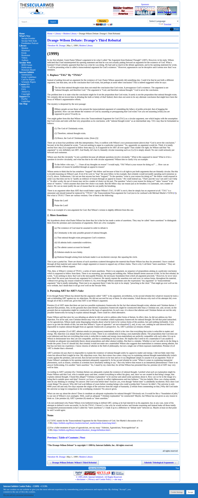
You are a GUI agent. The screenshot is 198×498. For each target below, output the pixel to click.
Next (82, 437)
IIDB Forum (26, 65)
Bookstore (25, 55)
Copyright (25, 94)
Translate (167, 24)
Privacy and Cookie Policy (99, 479)
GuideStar (25, 101)
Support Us (24, 96)
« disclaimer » (81, 479)
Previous (52, 437)
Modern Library (70, 33)
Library (23, 46)
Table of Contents (68, 437)
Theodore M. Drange (56, 45)
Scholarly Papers (28, 82)
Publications (26, 67)
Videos (24, 58)
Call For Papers (28, 79)
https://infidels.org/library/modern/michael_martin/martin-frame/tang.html (84, 423)
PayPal (24, 99)
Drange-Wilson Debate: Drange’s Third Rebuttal (84, 40)
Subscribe (25, 87)
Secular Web (25, 62)
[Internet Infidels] (36, 14)
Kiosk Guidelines (28, 77)
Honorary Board (28, 70)
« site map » (118, 479)
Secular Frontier (28, 38)
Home (22, 33)
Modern (24, 48)
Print (176, 29)
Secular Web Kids (29, 41)
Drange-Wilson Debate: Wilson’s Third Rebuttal (73, 462)
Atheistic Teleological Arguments (160, 462)
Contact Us (24, 84)
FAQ (23, 89)
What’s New (24, 36)
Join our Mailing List (97, 468)
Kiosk (24, 53)
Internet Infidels (26, 72)
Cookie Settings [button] (177, 492)
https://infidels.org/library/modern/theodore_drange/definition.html (81, 430)
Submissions (26, 75)
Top (177, 468)
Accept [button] (190, 492)
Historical (25, 50)
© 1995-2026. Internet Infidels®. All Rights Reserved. (99, 477)
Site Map (23, 104)
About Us (25, 91)
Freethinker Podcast (29, 43)
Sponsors (145, 4)
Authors (24, 60)
